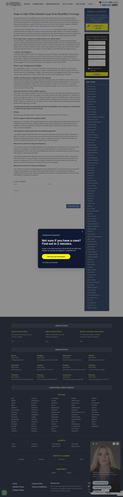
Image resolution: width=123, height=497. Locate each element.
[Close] (82, 231)
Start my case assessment (56, 257)
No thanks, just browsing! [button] (50, 262)
